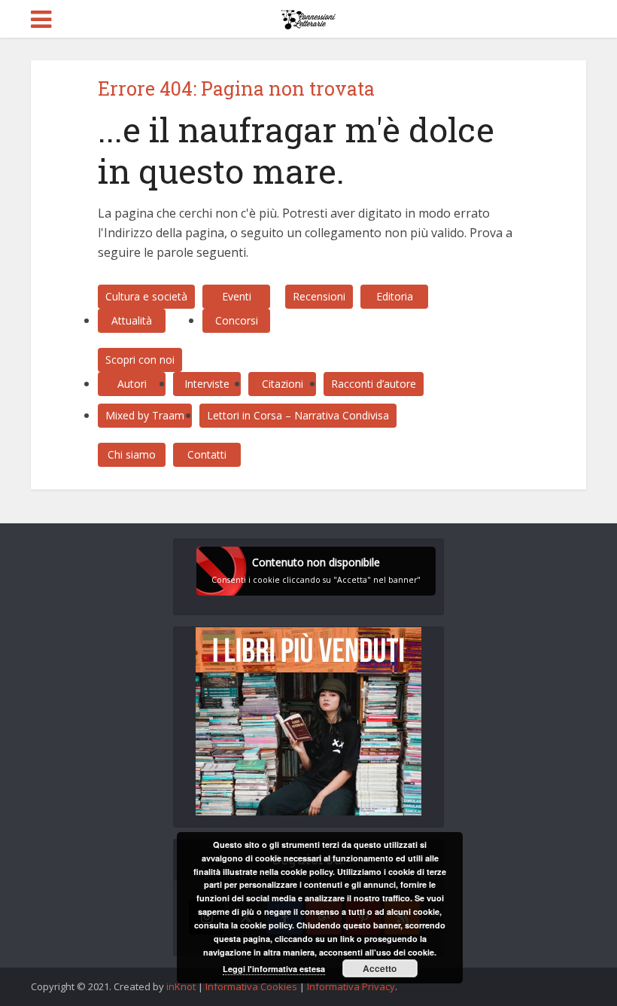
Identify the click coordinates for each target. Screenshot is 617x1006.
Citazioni (282, 383)
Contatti (206, 454)
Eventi (236, 296)
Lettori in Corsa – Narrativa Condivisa (298, 415)
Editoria (394, 296)
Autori (132, 383)
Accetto (380, 968)
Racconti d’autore (373, 383)
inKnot (181, 986)
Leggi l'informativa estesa (274, 968)
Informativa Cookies (251, 986)
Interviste (206, 383)
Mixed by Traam (144, 415)
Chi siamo (132, 454)
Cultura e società (146, 296)
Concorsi (236, 320)
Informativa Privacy (351, 986)
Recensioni (319, 296)
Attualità (131, 320)
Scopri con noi (140, 359)
